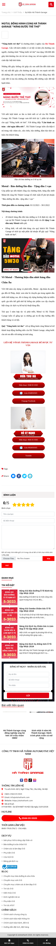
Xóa (48, 558)
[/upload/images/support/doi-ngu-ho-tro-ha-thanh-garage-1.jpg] (28, 365)
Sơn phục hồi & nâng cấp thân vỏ (18, 840)
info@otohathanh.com (20, 797)
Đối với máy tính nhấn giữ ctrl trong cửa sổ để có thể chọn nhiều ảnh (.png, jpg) (27, 553)
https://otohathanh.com (22, 800)
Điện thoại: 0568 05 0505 (28, 385)
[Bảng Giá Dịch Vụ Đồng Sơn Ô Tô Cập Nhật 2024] (9, 651)
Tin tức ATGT (9, 905)
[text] (32, 505)
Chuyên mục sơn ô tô (13, 880)
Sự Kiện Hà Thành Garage (36, 12)
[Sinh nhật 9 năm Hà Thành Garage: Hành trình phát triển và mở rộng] (14, 719)
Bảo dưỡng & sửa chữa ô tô (15, 844)
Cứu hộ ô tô (8, 857)
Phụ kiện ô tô (9, 853)
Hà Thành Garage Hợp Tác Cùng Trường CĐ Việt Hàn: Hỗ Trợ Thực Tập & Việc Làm (41, 734)
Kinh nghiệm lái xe (12, 897)
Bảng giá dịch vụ (11, 861)
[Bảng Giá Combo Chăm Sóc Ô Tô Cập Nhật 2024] (9, 615)
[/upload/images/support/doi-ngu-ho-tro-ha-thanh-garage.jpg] (28, 423)
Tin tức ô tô (8, 888)
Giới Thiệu (17, 12)
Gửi (7, 565)
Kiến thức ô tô (10, 893)
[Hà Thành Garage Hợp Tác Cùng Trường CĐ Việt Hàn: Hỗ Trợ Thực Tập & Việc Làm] (41, 719)
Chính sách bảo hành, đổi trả (16, 923)
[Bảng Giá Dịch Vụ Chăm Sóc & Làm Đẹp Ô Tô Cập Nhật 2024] (9, 633)
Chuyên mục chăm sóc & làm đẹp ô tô (20, 884)
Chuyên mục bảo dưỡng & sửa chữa (19, 876)
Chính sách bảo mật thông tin (17, 919)
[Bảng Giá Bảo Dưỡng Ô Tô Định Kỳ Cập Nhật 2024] (9, 597)
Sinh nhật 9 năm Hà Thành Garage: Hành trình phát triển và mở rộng (15, 734)
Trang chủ (6, 12)
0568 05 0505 (16, 794)
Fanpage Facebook (28, 401)
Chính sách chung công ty (15, 914)
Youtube (28, 456)
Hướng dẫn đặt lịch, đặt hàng (16, 927)
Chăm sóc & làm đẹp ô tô (14, 849)
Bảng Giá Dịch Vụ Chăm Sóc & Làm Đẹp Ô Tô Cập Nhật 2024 (36, 627)
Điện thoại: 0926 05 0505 (28, 440)
